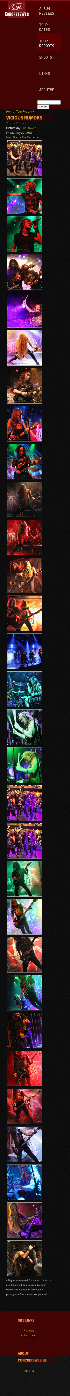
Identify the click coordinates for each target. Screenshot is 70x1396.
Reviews (29, 1330)
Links (44, 74)
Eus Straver (29, 128)
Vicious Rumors (16, 123)
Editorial (29, 1371)
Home (10, 111)
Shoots (45, 58)
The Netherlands (32, 137)
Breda (17, 137)
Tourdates (30, 1335)
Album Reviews (46, 11)
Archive (46, 90)
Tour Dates (44, 27)
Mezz (9, 137)
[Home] (17, 8)
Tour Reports (46, 43)
